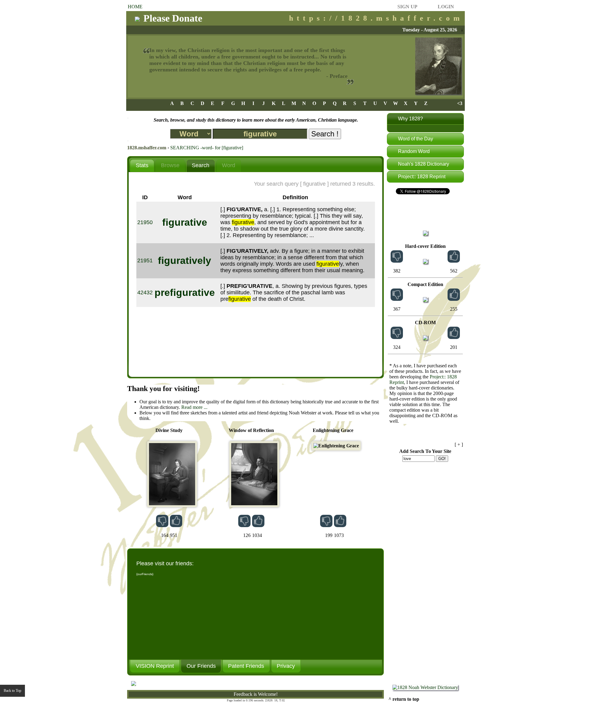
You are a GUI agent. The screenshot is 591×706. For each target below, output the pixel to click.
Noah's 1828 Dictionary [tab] (423, 164)
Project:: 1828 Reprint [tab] (421, 176)
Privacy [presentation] (286, 666)
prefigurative (185, 292)
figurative (184, 222)
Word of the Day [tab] (415, 138)
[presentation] (142, 165)
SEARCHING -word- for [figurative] (206, 147)
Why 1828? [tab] (410, 118)
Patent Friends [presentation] (246, 666)
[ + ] (459, 444)
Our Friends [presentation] (201, 666)
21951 (145, 260)
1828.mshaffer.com (146, 147)
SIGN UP (407, 6)
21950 (145, 222)
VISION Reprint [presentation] (155, 666)
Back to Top (12, 690)
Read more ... (194, 407)
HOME (135, 6)
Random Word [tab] (414, 151)
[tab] (142, 165)
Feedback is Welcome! (256, 694)
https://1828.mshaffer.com (376, 18)
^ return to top (403, 699)
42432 (145, 292)
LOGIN (446, 6)
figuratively (184, 260)
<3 (459, 103)
